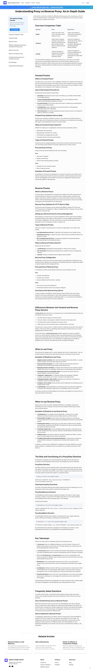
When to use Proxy (14, 50)
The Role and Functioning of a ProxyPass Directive (16, 58)
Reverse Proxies (13, 41)
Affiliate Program (44, 667)
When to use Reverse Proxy (16, 53)
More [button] (83, 2)
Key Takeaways (13, 62)
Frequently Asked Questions (16, 66)
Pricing (37, 3)
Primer (33, 3)
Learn (22, 3)
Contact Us (43, 662)
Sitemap (71, 664)
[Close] (91, 7)
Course (56, 662)
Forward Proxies (13, 38)
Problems (27, 3)
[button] (88, 2)
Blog (70, 662)
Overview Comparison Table (16, 34)
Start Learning (14, 29)
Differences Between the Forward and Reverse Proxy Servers (17, 45)
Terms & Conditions (45, 664)
